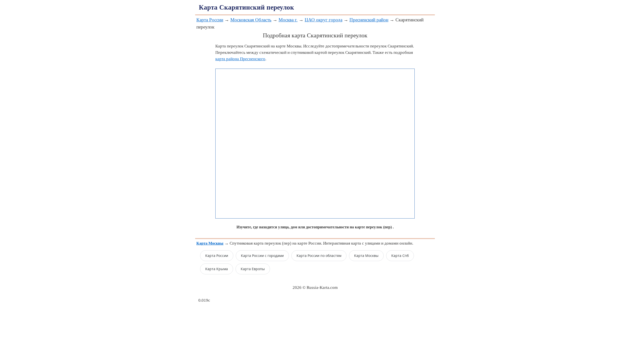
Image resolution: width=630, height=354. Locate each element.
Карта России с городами (262, 255)
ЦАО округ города (323, 19)
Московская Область (250, 19)
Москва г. (288, 19)
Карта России (209, 19)
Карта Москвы (366, 255)
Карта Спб (400, 255)
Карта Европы (253, 268)
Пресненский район (368, 19)
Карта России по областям (319, 255)
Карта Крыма (216, 268)
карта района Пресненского (240, 59)
